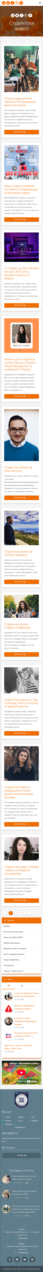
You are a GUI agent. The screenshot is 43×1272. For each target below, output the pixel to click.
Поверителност (20, 1127)
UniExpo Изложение (12, 943)
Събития (8, 1121)
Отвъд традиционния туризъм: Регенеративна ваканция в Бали (20, 102)
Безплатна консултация (13, 932)
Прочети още (20, 132)
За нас (20, 1121)
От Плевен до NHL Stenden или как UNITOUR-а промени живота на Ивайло (21, 273)
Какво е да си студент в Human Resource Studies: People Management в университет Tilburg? (20, 364)
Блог (33, 1117)
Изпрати (20, 1155)
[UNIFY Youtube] (25, 1259)
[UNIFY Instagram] (17, 1259)
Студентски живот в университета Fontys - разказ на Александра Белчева (18, 792)
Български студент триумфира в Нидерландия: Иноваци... (25, 1021)
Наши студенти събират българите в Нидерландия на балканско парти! (21, 189)
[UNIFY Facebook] (10, 1259)
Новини (7, 926)
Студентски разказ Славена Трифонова (17, 626)
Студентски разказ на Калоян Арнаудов (18, 553)
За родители (9, 965)
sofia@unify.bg (23, 1238)
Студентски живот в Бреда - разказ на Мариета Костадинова (21, 870)
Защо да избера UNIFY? (13, 937)
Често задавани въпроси (14, 954)
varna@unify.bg (23, 1252)
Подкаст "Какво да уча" (13, 971)
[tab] (8, 985)
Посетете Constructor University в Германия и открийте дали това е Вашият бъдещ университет (26, 1209)
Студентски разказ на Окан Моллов (18, 469)
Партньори (8, 1124)
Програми (34, 1121)
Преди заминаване (11, 960)
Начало (7, 1117)
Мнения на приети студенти (15, 949)
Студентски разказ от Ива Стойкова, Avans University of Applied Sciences (21, 703)
